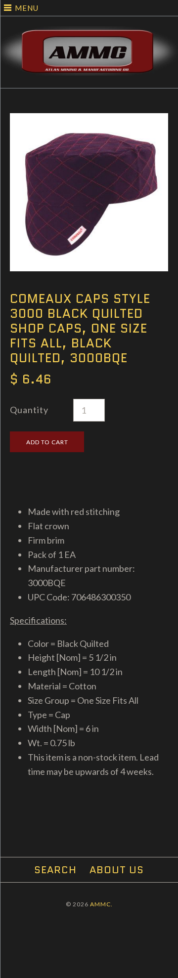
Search (55, 870)
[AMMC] (89, 33)
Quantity (29, 409)
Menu (27, 7)
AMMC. (101, 904)
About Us (116, 870)
